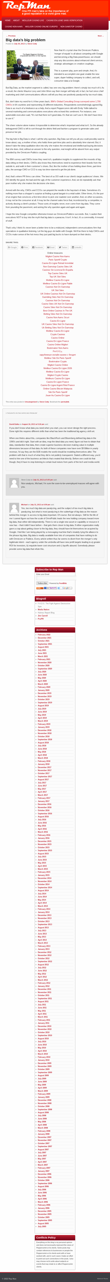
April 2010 (42, 1051)
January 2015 (43, 875)
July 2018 (42, 746)
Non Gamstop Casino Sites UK (57, 266)
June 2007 (42, 1156)
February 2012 (44, 983)
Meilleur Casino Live (33, 20)
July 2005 (42, 1226)
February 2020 (44, 687)
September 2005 (45, 1220)
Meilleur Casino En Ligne (57, 280)
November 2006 (44, 1177)
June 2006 (42, 1193)
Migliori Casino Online (58, 365)
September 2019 (45, 703)
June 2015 (42, 860)
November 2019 (44, 696)
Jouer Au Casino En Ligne (58, 395)
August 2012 (43, 965)
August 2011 (43, 1001)
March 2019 (43, 721)
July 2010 (42, 1042)
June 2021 (42, 653)
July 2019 (42, 709)
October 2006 (43, 1180)
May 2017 (42, 789)
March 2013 (43, 943)
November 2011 (44, 992)
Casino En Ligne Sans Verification (64, 20)
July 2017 (42, 783)
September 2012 (45, 961)
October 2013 (43, 921)
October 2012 (43, 958)
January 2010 (43, 1060)
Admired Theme (102, 1278)
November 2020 (44, 662)
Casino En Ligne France (57, 341)
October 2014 (43, 884)
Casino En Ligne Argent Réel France (58, 385)
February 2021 (44, 659)
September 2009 (45, 1072)
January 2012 (43, 986)
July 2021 (42, 650)
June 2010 (42, 1045)
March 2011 (43, 1017)
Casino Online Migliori (58, 344)
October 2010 (43, 1032)
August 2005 (43, 1223)
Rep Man (12, 1279)
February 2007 (44, 1168)
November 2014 (44, 881)
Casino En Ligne (57, 321)
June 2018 (42, 749)
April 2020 (42, 681)
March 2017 (43, 795)
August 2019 (43, 706)
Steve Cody (32, 44)
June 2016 (42, 823)
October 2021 (43, 641)
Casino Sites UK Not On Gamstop (58, 304)
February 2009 (44, 1094)
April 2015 (42, 866)
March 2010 (43, 1054)
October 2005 (43, 1217)
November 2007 (44, 1140)
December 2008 (44, 1100)
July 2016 (42, 820)
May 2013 (42, 937)
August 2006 (43, 1186)
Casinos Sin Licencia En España (57, 270)
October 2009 (43, 1069)
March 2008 (43, 1128)
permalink (65, 402)
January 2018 (43, 764)
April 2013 (42, 940)
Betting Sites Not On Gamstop (58, 314)
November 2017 (44, 770)
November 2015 (44, 844)
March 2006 (43, 1202)
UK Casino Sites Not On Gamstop (58, 324)
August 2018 (43, 743)
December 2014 (44, 878)
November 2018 (44, 733)
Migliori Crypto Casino (57, 375)
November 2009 (44, 1066)
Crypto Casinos (57, 334)
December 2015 (44, 841)
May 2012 (42, 974)
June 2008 (42, 1119)
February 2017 (44, 798)
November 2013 (44, 918)
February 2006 (44, 1205)
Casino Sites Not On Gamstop (57, 307)
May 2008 (42, 1122)
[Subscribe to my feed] (39, 589)
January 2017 (43, 801)
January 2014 (43, 912)
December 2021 (44, 638)
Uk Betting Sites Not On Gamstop (57, 327)
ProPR (41, 619)
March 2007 (43, 1165)
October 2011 (43, 995)
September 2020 (45, 669)
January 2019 (43, 727)
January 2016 (43, 838)
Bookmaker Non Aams (57, 348)
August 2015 (43, 854)
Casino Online (57, 338)
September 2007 (45, 1146)
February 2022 (44, 635)
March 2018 (43, 758)
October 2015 (43, 847)
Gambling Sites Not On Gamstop (57, 297)
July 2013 (42, 931)
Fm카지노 (57, 351)
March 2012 (43, 980)
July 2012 (42, 968)
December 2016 (44, 804)
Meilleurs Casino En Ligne (58, 378)
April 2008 (42, 1125)
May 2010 (42, 1048)
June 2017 (42, 786)
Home (8, 20)
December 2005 (44, 1211)
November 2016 (44, 807)
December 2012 (44, 952)
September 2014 (45, 887)
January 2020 (43, 690)
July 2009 (42, 1079)
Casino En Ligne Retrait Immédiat (57, 263)
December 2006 (44, 1174)
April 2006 (42, 1199)
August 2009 (43, 1075)
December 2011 (44, 989)
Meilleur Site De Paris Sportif (57, 358)
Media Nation (43, 609)
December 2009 (44, 1063)
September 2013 (45, 924)
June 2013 (42, 934)
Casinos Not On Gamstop (58, 287)
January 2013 (43, 949)
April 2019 (42, 718)
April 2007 (42, 1162)
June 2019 (42, 712)
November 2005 (44, 1214)
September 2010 (45, 1035)
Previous (11, 36)
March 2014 (43, 906)
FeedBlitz (63, 583)
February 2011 (44, 1020)
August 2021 (43, 647)
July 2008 (42, 1115)
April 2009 (42, 1088)
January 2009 (43, 1097)
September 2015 (45, 850)
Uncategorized (31, 402)
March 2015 (43, 869)
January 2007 (43, 1171)
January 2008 (43, 1134)
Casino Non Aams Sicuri (57, 317)
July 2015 (42, 857)
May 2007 (42, 1159)
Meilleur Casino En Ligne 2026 (58, 368)
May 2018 (42, 752)
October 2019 (43, 699)
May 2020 (42, 678)
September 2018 (45, 739)
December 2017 (44, 767)
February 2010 (44, 1057)
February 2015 (44, 872)
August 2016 (43, 817)
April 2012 (42, 977)
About (16, 20)
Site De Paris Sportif (57, 392)
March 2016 (43, 832)
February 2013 (44, 946)
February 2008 (44, 1131)
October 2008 (43, 1106)
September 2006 (45, 1183)
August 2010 (43, 1038)
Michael (24, 505)
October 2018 (43, 736)
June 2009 (42, 1082)
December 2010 (44, 1026)
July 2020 (42, 672)
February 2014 (44, 909)
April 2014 (42, 903)
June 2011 (42, 1008)
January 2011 (43, 1023)
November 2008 (44, 1103)
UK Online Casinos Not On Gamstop (57, 293)
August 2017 (43, 779)
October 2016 (43, 810)
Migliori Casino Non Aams (58, 256)
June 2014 (42, 897)
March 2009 (43, 1091)
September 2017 (45, 776)
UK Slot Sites (57, 290)
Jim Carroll (43, 616)
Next (101, 36)
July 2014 (42, 894)
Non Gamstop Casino (71, 27)
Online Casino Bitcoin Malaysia (57, 388)
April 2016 (42, 829)
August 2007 (43, 1149)
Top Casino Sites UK (57, 273)
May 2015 (42, 863)
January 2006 (43, 1208)
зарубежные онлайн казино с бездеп (58, 354)
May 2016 (42, 826)
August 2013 (43, 928)
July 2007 (42, 1152)
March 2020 (43, 684)
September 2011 (45, 998)
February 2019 (44, 724)
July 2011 (42, 1005)
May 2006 (42, 1196)
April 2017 (42, 792)
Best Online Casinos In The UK (57, 310)
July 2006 (42, 1190)
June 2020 (42, 675)
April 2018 (42, 755)
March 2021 (43, 656)
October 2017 (43, 773)
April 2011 (42, 1014)
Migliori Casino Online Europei (41, 27)
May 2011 (42, 1011)
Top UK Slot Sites (58, 276)
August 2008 (43, 1112)
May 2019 (42, 715)
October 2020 (43, 665)
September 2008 (45, 1109)
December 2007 (44, 1137)
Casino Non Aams (14, 27)
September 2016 (45, 814)
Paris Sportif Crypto (58, 259)
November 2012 (44, 955)
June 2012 (42, 971)
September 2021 (45, 644)
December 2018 (44, 730)
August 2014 (43, 890)
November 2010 (44, 1029)
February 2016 (44, 835)
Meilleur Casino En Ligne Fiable (57, 283)
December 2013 (44, 915)
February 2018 (44, 761)
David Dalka (14, 424)
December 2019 (44, 693)
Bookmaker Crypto (58, 361)
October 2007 (43, 1143)
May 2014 (42, 900)
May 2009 (42, 1085)
